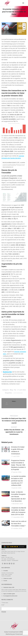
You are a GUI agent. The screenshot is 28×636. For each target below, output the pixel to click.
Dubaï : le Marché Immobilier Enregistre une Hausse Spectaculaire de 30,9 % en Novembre (18, 496)
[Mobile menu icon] (23, 3)
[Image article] (5, 449)
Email (2, 604)
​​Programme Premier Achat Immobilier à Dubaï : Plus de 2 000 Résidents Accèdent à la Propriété (18, 465)
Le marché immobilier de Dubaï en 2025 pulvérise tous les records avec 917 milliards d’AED (18, 480)
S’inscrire (4, 611)
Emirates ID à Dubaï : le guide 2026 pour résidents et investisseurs (18, 450)
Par (15, 390)
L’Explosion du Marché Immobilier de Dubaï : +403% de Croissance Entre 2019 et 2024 (18, 511)
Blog (4, 24)
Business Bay (7, 372)
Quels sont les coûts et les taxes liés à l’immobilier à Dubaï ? (18, 523)
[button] (14, 164)
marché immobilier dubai (18, 392)
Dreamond (18, 634)
